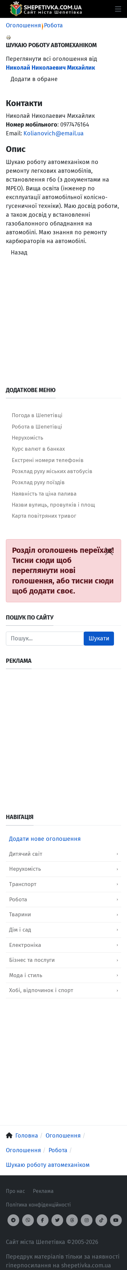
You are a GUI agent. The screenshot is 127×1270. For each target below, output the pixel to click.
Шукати (99, 638)
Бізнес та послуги (32, 960)
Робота (53, 25)
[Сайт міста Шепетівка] (46, 9)
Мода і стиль (25, 975)
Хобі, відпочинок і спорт (41, 990)
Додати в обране (34, 79)
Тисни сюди (33, 560)
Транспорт (22, 884)
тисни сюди (93, 580)
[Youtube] (116, 1220)
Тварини (20, 914)
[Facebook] (43, 1220)
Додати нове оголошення (45, 838)
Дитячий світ (25, 854)
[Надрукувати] (8, 37)
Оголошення (23, 25)
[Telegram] (13, 1220)
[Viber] (28, 1220)
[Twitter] (57, 1220)
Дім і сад (20, 929)
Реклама (43, 1191)
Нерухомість (25, 869)
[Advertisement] (63, 323)
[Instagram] (86, 1220)
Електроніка (25, 945)
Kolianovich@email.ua (53, 133)
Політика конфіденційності (38, 1205)
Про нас (15, 1191)
